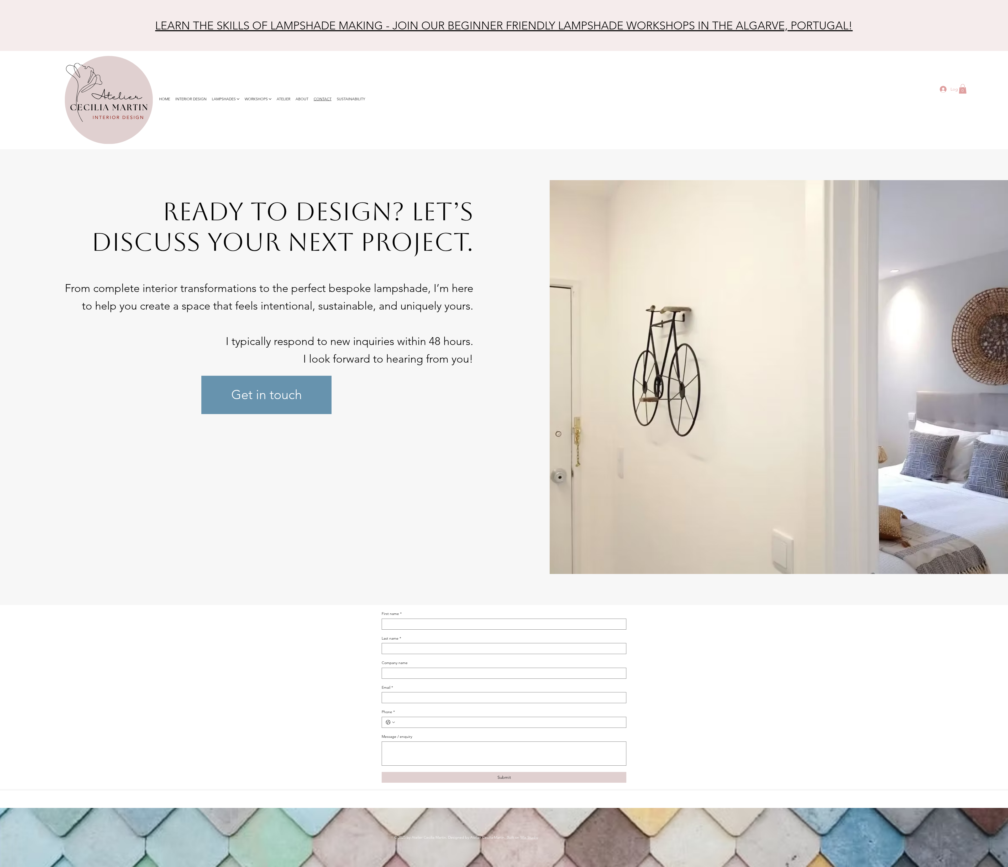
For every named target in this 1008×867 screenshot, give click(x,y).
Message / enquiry (397, 736)
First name (392, 613)
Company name (395, 662)
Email (387, 687)
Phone (388, 711)
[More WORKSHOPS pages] (270, 99)
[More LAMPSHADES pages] (238, 99)
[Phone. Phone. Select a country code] (390, 722)
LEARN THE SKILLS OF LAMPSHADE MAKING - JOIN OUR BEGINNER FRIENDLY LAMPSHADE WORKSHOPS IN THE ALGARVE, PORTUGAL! (504, 25)
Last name (391, 638)
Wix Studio (529, 837)
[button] (963, 89)
